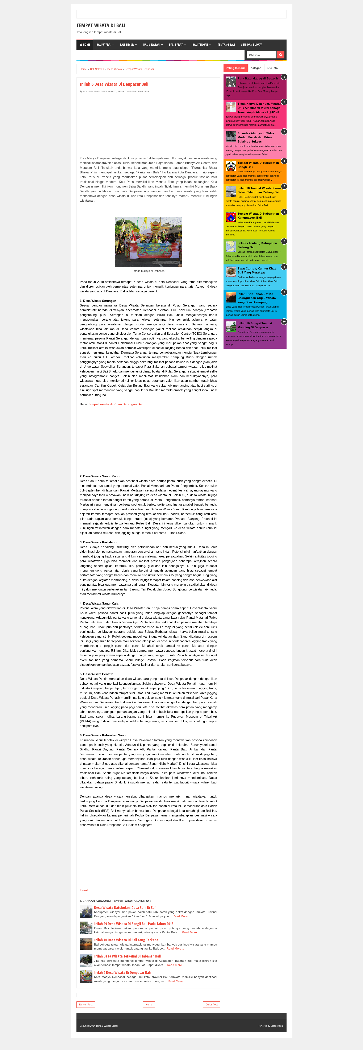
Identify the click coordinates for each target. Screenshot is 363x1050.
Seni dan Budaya (251, 44)
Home (86, 44)
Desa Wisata (108, 91)
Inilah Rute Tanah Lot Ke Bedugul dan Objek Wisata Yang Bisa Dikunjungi (257, 298)
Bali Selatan (151, 44)
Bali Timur (127, 44)
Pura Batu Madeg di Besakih (258, 78)
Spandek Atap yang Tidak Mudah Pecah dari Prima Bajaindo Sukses (256, 137)
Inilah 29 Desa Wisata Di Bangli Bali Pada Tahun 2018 (133, 923)
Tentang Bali (226, 44)
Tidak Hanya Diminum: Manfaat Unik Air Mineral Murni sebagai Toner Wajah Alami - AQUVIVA (260, 108)
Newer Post (85, 1004)
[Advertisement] (148, 121)
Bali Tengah (200, 44)
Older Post (212, 1004)
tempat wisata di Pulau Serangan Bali (116, 404)
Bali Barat (176, 44)
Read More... (181, 916)
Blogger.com (277, 1026)
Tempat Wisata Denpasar (133, 91)
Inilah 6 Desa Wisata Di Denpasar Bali (122, 972)
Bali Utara (103, 44)
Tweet (84, 890)
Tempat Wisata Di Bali (100, 25)
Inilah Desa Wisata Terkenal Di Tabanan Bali (127, 956)
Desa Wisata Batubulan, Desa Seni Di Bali (125, 907)
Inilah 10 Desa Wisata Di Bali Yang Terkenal (126, 939)
